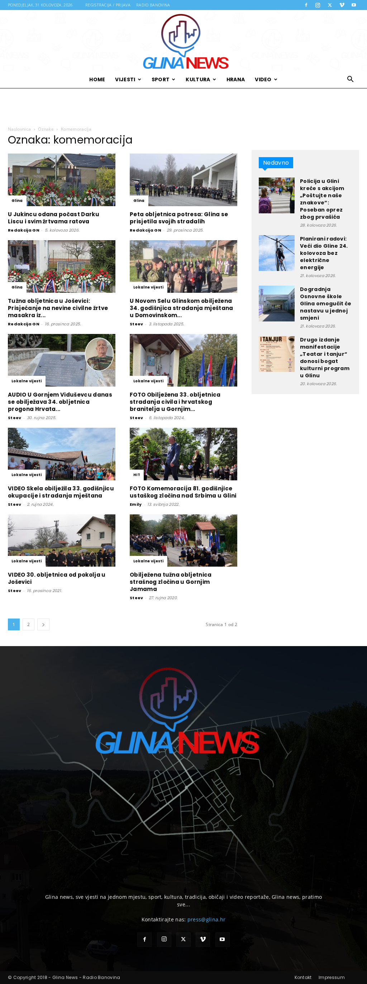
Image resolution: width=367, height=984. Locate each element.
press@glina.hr (206, 919)
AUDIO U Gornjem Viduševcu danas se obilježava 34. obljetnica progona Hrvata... (60, 402)
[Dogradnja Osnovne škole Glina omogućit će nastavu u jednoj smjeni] (277, 303)
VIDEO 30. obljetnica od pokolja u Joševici (57, 578)
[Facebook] (306, 5)
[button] (350, 80)
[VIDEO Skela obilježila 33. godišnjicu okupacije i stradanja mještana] (61, 454)
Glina (17, 200)
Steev (136, 324)
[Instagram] (318, 5)
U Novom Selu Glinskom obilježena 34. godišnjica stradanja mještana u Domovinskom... (181, 308)
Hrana (236, 79)
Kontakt (303, 977)
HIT (136, 475)
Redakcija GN (23, 230)
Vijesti (125, 79)
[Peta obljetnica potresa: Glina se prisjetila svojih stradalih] (183, 180)
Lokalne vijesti (148, 287)
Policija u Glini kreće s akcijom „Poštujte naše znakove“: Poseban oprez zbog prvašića (322, 199)
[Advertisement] (183, 107)
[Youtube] (353, 5)
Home (97, 79)
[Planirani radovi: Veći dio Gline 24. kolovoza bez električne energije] (277, 253)
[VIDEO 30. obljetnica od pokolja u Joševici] (61, 540)
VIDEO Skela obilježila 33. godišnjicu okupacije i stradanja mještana (61, 492)
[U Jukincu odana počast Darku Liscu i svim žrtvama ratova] (61, 180)
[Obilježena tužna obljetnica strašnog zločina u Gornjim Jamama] (183, 540)
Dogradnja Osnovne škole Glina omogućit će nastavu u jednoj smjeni (325, 303)
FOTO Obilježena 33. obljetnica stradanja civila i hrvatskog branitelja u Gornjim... (175, 402)
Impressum (332, 977)
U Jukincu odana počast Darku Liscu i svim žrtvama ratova (53, 217)
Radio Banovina (153, 5)
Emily (136, 504)
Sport (161, 79)
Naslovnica (19, 129)
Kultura (198, 79)
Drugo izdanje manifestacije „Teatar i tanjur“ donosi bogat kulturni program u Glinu (324, 357)
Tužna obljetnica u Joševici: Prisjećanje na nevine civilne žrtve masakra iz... (58, 308)
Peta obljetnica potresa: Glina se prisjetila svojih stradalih (179, 217)
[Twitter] (329, 5)
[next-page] (43, 624)
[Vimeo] (342, 5)
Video (263, 79)
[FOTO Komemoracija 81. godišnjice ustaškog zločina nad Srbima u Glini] (183, 454)
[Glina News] (183, 40)
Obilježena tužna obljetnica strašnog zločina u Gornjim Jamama (171, 582)
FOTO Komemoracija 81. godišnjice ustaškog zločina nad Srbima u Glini (183, 492)
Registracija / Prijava (107, 5)
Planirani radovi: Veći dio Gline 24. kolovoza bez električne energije (324, 253)
